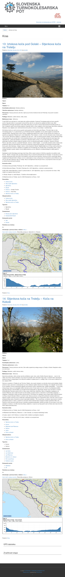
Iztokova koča (9, 181)
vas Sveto (8, 451)
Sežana (7, 428)
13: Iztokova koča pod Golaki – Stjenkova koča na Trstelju (31, 45)
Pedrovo (8, 189)
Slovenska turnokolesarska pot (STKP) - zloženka (48, 22)
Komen (7, 424)
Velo (7, 220)
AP (6, 467)
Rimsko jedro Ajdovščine (12, 213)
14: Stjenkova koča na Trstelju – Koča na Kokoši (28, 300)
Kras (8, 293)
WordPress (39, 572)
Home (5, 30)
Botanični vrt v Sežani (11, 457)
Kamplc (7, 222)
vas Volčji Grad (9, 453)
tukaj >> (25, 229)
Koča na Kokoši (9, 432)
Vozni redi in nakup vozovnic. (9, 232)
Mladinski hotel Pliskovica (12, 426)
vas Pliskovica (9, 455)
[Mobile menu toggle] (59, 26)
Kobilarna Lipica (10, 461)
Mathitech (8, 465)
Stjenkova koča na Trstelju (12, 193)
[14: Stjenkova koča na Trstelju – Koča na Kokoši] (32, 329)
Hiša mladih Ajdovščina (11, 183)
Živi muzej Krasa (10, 459)
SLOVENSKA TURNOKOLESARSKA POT (34, 570)
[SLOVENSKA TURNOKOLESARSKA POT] (32, 7)
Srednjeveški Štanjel (11, 215)
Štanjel (7, 187)
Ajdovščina (8, 185)
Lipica (7, 430)
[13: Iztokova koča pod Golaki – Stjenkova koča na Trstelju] (32, 75)
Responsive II (26, 572)
